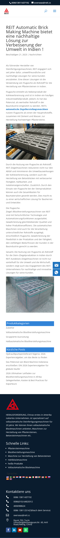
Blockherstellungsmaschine (21, 452)
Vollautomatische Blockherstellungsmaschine (28, 332)
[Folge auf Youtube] (20, 530)
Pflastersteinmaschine (19, 448)
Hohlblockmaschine (17, 459)
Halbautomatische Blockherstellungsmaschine (28, 341)
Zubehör (10, 327)
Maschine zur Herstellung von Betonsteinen (29, 456)
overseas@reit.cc (22, 515)
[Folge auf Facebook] (8, 530)
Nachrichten (35, 54)
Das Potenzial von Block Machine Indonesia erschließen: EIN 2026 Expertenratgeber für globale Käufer (27, 365)
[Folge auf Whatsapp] (25, 530)
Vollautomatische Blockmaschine (24, 467)
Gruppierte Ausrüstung (17, 336)
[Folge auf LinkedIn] (14, 530)
